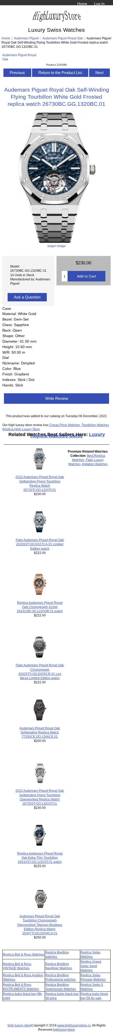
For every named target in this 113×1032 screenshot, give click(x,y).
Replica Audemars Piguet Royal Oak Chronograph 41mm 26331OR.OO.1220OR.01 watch (40, 607)
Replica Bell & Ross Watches (23, 954)
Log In (99, 4)
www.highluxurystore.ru (74, 1025)
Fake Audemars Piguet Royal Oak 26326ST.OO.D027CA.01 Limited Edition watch (40, 544)
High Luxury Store (27, 429)
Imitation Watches (94, 464)
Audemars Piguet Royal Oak (62, 38)
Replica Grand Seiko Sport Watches (90, 966)
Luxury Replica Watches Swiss (67, 435)
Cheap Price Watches (64, 425)
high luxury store (19, 1025)
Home (82, 4)
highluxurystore (64, 1029)
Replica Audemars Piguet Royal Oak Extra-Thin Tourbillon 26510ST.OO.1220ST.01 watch (40, 857)
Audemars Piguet (26, 38)
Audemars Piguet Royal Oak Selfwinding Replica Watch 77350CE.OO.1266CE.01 (39, 732)
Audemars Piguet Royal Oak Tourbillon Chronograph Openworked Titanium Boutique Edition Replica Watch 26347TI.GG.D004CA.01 (39, 924)
